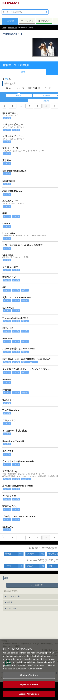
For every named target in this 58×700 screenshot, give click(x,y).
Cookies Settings (29, 675)
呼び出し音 (34, 88)
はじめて (45, 21)
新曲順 (18, 95)
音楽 (11, 21)
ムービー (48, 88)
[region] (29, 669)
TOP (4, 27)
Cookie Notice (35, 668)
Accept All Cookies (29, 694)
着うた (9, 88)
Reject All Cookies (29, 684)
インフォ (28, 21)
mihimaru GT (12, 27)
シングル (20, 88)
